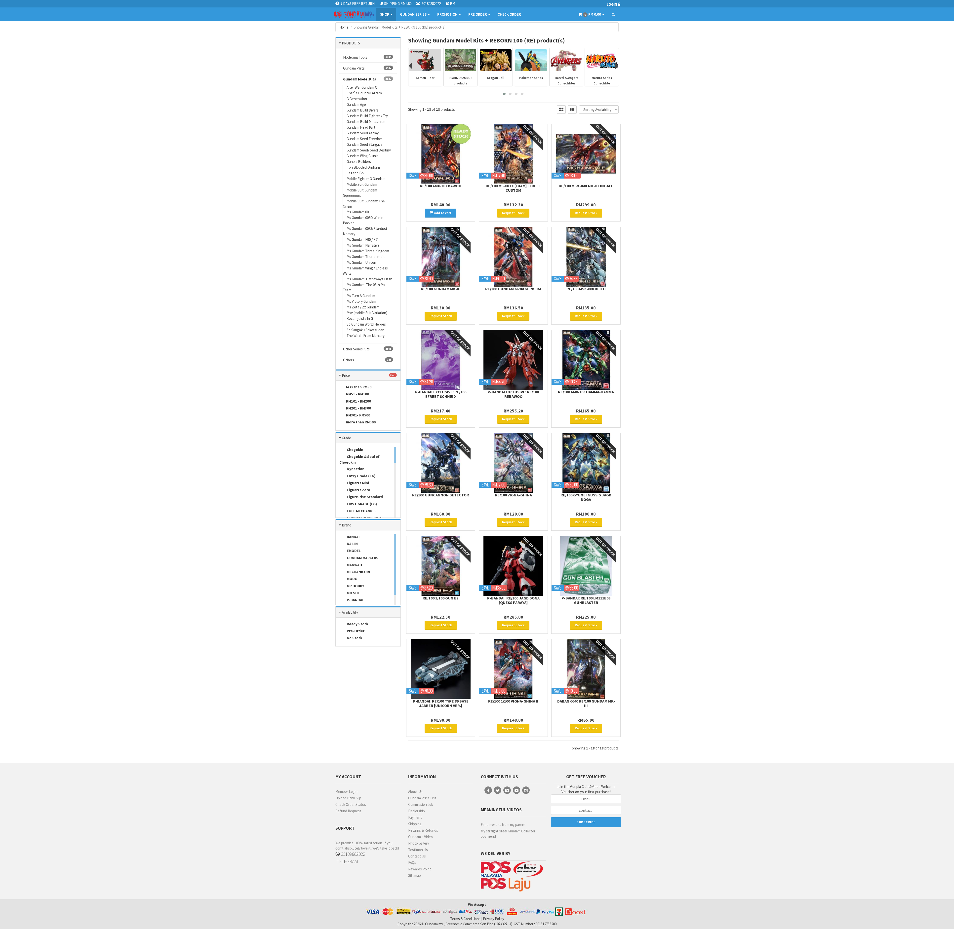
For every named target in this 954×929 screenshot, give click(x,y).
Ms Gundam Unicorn (362, 262)
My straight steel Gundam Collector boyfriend (508, 834)
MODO (352, 578)
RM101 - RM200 (358, 401)
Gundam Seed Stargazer (365, 144)
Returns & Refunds (423, 830)
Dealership (416, 811)
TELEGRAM (346, 861)
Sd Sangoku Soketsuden (365, 330)
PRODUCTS (351, 43)
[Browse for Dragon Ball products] (460, 60)
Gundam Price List (422, 798)
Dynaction (355, 468)
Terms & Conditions (465, 918)
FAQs (412, 862)
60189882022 (352, 854)
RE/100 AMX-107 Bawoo (440, 185)
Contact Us (417, 856)
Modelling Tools (367, 57)
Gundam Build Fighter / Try (367, 115)
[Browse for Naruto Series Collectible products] (566, 60)
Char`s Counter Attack (364, 93)
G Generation (357, 98)
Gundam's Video (420, 836)
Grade (346, 438)
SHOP (385, 14)
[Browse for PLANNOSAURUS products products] (425, 60)
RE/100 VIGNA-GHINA (513, 494)
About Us (415, 791)
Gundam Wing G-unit (362, 155)
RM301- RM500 (358, 415)
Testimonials (418, 849)
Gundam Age (356, 104)
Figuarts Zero (358, 489)
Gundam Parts (367, 68)
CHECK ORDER (509, 14)
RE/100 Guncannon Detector (440, 494)
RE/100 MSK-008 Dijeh (586, 288)
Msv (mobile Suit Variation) (367, 312)
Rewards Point (419, 869)
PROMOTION (447, 14)
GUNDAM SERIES (413, 14)
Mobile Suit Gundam (362, 184)
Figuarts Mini (357, 483)
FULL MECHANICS (361, 511)
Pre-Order (355, 631)
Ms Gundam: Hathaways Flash (369, 279)
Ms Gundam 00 (358, 212)
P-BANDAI (354, 599)
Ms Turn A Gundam (361, 295)
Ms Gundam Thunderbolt (366, 256)
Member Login (346, 791)
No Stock (354, 637)
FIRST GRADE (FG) (361, 504)
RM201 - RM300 (358, 408)
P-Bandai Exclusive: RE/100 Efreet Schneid (440, 394)
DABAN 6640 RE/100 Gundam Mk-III (586, 703)
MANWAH (354, 564)
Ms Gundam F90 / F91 (363, 239)
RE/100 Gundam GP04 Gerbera (513, 288)
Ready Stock (357, 624)
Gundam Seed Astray (363, 133)
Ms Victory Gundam (361, 301)
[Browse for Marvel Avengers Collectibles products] (531, 60)
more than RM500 (361, 422)
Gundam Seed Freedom (365, 138)
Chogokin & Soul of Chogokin (359, 459)
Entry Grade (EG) (360, 476)
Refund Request (348, 811)
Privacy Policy (493, 918)
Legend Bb (355, 173)
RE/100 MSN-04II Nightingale (586, 185)
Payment (415, 817)
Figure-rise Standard (364, 496)
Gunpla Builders (359, 161)
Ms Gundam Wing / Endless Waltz (365, 271)
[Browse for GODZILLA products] (602, 60)
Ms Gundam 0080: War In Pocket (363, 220)
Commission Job (420, 804)
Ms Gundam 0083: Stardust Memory (365, 231)
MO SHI (352, 593)
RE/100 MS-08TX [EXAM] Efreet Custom (513, 188)
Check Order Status (350, 804)
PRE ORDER (478, 14)
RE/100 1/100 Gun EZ (441, 597)
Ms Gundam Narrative (363, 245)
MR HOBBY (355, 586)
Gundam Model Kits (367, 79)
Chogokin (354, 449)
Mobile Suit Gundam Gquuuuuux (360, 193)
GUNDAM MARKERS (362, 558)
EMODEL (353, 550)
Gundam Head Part (361, 127)
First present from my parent (503, 824)
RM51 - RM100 (357, 394)
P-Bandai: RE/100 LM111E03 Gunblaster (585, 600)
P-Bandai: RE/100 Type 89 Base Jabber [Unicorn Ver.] (441, 703)
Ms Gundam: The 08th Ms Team (364, 287)
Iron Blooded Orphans (364, 167)
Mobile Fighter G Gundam (366, 178)
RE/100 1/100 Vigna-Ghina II (513, 701)
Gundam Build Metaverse (366, 121)
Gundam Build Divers (363, 110)
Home (344, 27)
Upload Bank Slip (348, 798)
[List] (572, 109)
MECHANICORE (358, 571)
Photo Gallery (418, 843)
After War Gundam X (362, 87)
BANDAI (352, 536)
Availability (350, 612)
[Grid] (561, 109)
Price (346, 375)
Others (367, 360)
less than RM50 (358, 387)
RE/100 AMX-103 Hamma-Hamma (586, 391)
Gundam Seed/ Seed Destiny (369, 150)
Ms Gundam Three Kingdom (368, 251)
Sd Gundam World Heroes (366, 324)
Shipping (415, 823)
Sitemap (414, 875)
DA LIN (352, 543)
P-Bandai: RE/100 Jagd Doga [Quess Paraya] (513, 600)
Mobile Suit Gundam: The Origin (364, 204)
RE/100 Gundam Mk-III (441, 288)
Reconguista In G (360, 318)
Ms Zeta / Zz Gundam (363, 307)
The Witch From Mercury (366, 335)
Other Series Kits (367, 349)
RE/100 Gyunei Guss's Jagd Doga (585, 497)
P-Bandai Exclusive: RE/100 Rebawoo (513, 394)
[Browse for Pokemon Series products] (496, 60)
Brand (346, 525)
